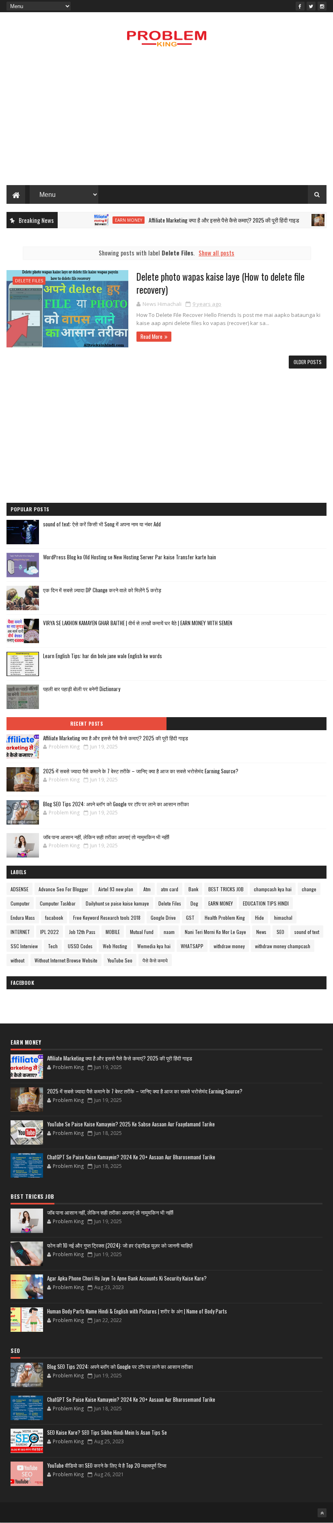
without (17, 960)
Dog (194, 903)
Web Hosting (115, 946)
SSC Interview (24, 946)
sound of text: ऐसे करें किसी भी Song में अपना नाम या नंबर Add (102, 524)
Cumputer (20, 903)
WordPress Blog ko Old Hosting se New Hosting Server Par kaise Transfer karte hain (129, 557)
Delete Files (29, 280)
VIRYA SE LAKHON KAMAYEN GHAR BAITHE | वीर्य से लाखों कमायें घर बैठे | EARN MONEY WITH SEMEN (137, 623)
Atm (147, 889)
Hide (259, 917)
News (261, 931)
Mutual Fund (142, 931)
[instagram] (322, 6)
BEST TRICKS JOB (226, 889)
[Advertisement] (166, 120)
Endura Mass (23, 917)
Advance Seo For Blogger (63, 889)
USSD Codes (80, 946)
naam (169, 931)
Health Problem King (225, 917)
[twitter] (311, 6)
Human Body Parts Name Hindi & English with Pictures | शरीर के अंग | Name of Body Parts (137, 1311)
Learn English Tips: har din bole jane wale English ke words (102, 656)
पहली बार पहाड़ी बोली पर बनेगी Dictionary (81, 689)
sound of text (306, 931)
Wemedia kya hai (154, 946)
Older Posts (308, 361)
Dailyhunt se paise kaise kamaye (117, 903)
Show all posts (216, 252)
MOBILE (113, 931)
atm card (169, 889)
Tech (53, 946)
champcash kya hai (273, 889)
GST (190, 917)
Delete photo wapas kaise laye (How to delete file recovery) (220, 283)
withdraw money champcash (282, 946)
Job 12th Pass (82, 931)
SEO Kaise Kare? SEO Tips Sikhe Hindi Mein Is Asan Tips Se (107, 1432)
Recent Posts (86, 723)
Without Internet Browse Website (66, 960)
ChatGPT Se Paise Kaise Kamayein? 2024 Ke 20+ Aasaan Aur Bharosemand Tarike (131, 1157)
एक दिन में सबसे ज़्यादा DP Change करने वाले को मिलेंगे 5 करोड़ (102, 590)
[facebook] (300, 6)
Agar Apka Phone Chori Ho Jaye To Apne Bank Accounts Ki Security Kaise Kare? (127, 1278)
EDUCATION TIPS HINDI (266, 903)
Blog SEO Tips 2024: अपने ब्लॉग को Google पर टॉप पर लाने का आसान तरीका (116, 804)
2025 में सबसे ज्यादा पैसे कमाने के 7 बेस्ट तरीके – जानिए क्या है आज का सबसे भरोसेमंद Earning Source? (140, 771)
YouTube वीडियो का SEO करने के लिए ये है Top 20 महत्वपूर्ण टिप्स (106, 1465)
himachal (283, 917)
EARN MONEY (112, 220)
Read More (151, 336)
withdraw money (229, 946)
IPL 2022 (49, 931)
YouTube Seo (120, 960)
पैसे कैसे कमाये (155, 960)
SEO (280, 931)
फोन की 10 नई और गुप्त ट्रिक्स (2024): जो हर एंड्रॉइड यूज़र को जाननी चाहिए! (119, 1245)
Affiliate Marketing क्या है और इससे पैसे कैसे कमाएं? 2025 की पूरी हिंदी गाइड (207, 220)
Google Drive (163, 917)
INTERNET (20, 931)
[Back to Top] (322, 1512)
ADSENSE (19, 889)
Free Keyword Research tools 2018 (107, 917)
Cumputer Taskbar (58, 903)
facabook (54, 917)
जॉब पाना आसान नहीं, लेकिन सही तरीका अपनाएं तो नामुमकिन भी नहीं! (106, 837)
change (309, 889)
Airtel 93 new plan (115, 889)
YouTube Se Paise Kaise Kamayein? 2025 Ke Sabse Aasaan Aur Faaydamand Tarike (131, 1124)
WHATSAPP (192, 946)
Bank (193, 889)
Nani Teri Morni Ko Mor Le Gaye (215, 931)
